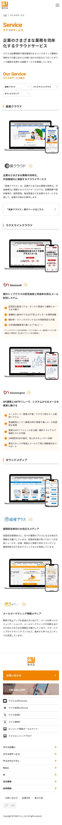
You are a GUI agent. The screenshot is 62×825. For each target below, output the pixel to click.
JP (6, 805)
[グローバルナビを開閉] (57, 5)
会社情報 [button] (7, 781)
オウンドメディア (12, 93)
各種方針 (26, 797)
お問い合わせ (14, 675)
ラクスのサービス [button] (11, 753)
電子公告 (39, 797)
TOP (5, 15)
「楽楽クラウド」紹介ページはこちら (25, 209)
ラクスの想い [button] (9, 747)
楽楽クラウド (10, 86)
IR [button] (4, 774)
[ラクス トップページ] (5, 4)
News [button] (6, 767)
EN (12, 805)
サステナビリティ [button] (11, 760)
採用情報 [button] (7, 788)
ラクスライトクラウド (42, 86)
